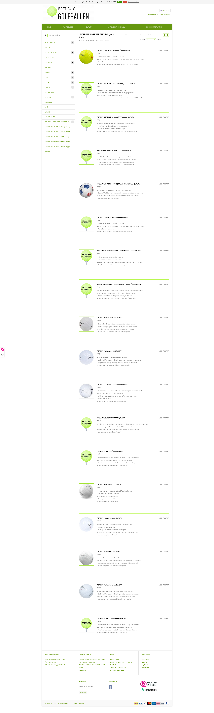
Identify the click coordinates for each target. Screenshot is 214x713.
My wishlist (145, 667)
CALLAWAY (48, 62)
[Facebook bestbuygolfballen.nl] (110, 687)
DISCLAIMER (82, 670)
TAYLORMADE (49, 92)
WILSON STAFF (50, 117)
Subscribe (83, 692)
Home (49, 27)
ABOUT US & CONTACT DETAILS (121, 662)
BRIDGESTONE (50, 57)
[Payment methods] (136, 703)
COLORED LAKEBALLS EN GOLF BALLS (57, 122)
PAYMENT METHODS (117, 670)
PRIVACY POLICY (115, 659)
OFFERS (47, 48)
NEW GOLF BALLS (50, 43)
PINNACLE (48, 82)
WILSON (47, 112)
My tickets (145, 665)
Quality (89, 27)
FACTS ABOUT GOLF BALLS (87, 662)
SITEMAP (113, 665)
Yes (119, 2)
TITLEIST (48, 97)
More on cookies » (133, 2)
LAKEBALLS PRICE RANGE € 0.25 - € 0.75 (57, 127)
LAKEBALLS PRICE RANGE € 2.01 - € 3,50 (57, 146)
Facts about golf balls (116, 27)
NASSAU (47, 72)
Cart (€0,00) (153, 14)
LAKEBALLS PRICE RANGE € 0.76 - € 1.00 (57, 132)
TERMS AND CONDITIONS (118, 667)
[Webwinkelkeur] (148, 684)
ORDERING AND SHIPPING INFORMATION (92, 665)
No (125, 2)
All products (68, 27)
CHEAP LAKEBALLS (51, 52)
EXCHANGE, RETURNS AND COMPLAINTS (92, 659)
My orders (145, 662)
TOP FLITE (48, 102)
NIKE (46, 77)
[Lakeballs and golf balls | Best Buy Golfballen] (87, 12)
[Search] (46, 35)
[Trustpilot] (148, 689)
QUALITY (81, 667)
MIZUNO (48, 67)
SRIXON (47, 87)
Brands (47, 151)
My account (166, 14)
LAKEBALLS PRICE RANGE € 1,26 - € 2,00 (57, 141)
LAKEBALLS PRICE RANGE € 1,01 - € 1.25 (57, 137)
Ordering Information (154, 27)
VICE (46, 107)
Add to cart (164, 50)
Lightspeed (80, 703)
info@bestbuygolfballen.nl (56, 665)
